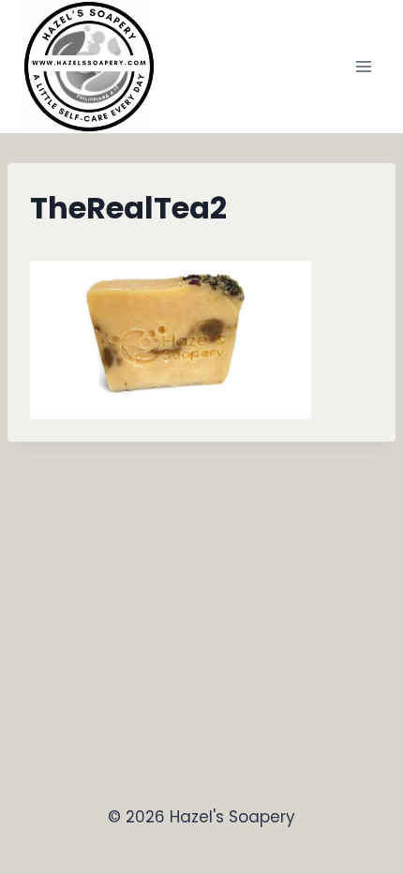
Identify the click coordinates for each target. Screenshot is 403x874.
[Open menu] (363, 66)
